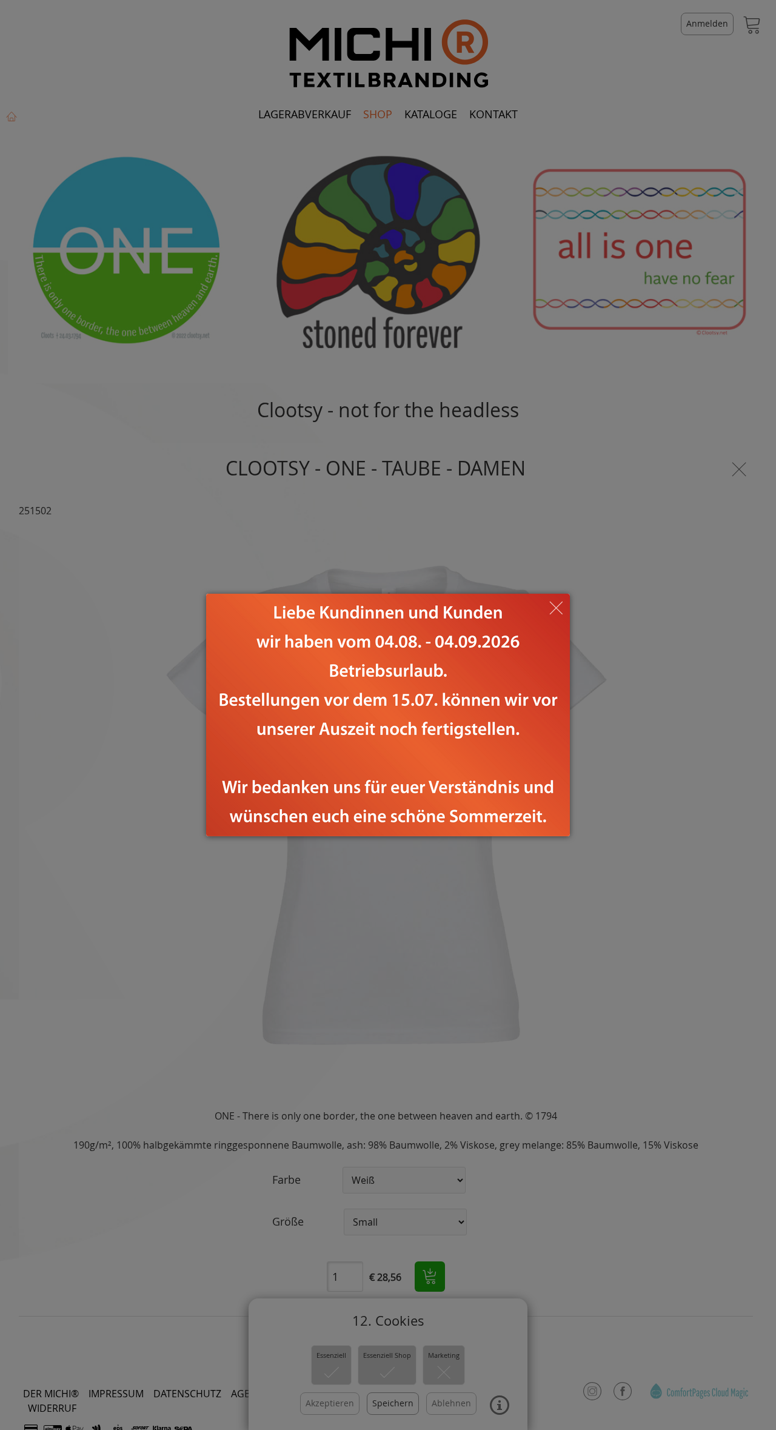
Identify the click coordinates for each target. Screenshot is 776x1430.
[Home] (388, 715)
